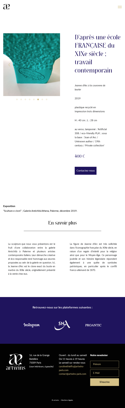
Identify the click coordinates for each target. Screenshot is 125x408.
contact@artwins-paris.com (73, 374)
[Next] (54, 64)
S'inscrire (105, 382)
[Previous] (9, 64)
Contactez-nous (85, 170)
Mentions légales (67, 400)
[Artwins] (6, 7)
